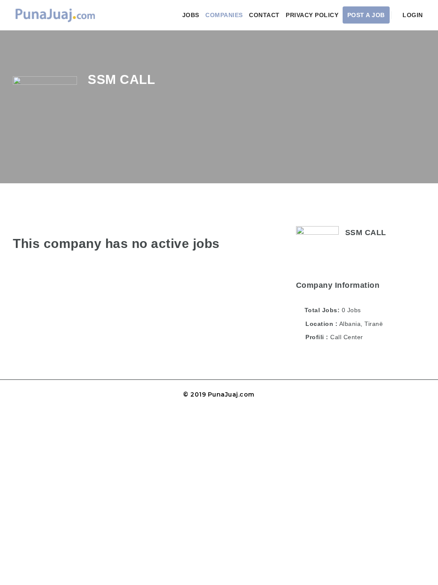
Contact (264, 15)
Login (412, 15)
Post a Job (366, 15)
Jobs (190, 15)
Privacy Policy (312, 15)
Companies (224, 15)
